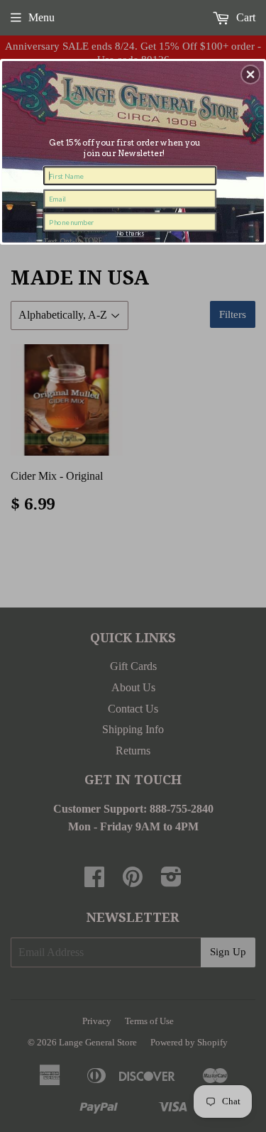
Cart (244, 17)
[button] (250, 73)
